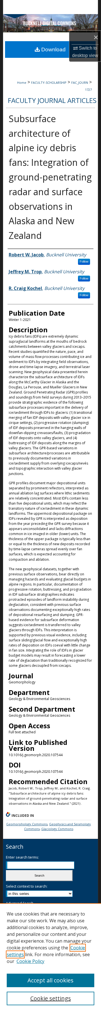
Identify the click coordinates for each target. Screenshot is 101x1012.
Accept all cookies (50, 980)
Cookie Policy (30, 961)
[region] (50, 957)
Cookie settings (50, 998)
